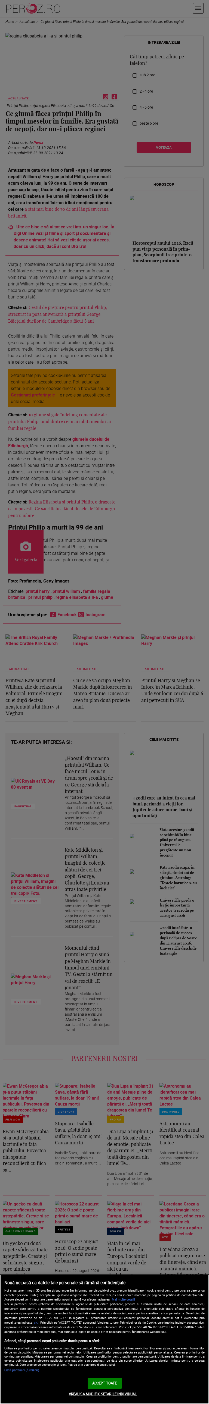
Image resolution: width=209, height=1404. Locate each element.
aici (36, 1322)
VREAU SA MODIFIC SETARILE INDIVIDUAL (103, 1394)
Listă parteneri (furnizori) (21, 1370)
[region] (104, 1339)
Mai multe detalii (123, 1299)
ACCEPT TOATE (104, 1383)
